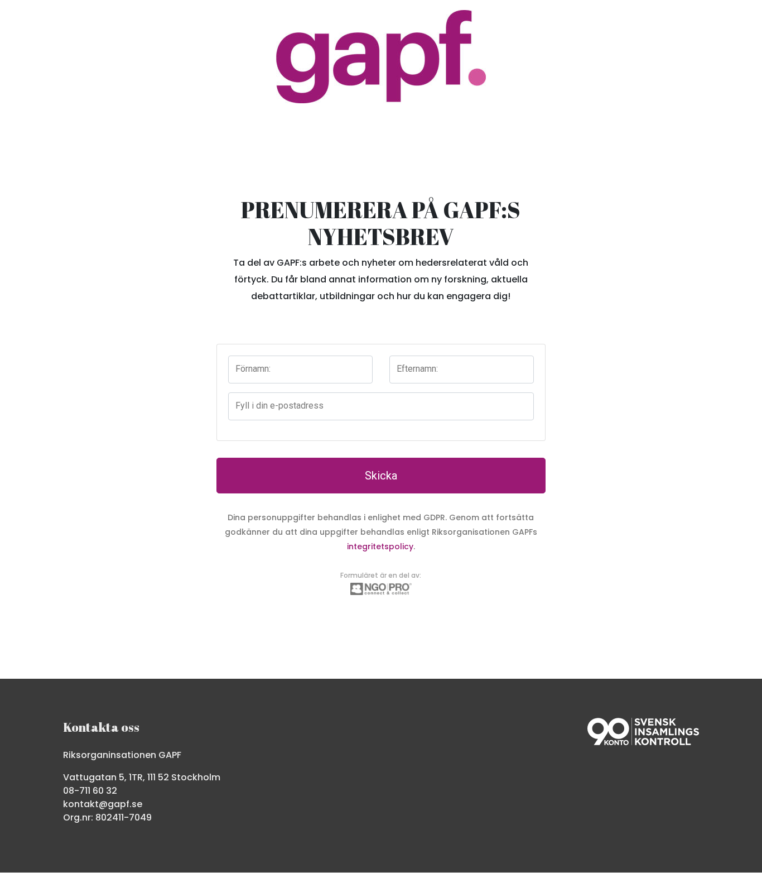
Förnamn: (253, 368)
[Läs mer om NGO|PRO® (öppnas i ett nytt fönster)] (381, 588)
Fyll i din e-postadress (279, 405)
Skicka (381, 475)
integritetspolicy (380, 546)
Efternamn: (417, 368)
